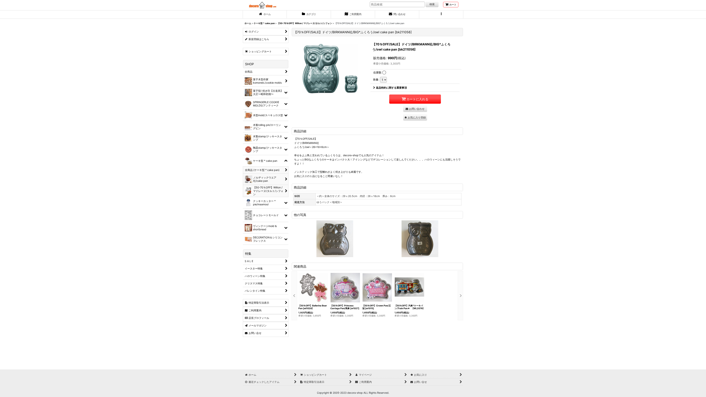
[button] (441, 14)
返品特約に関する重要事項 (391, 87)
